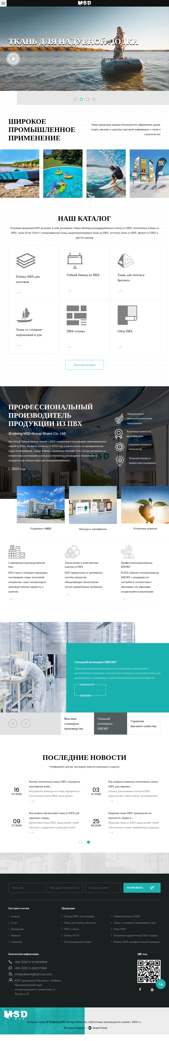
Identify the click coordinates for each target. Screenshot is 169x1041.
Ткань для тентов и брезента (80, 923)
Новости (16, 935)
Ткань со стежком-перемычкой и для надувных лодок (29, 334)
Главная (15, 916)
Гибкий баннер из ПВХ (83, 275)
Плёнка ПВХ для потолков (79, 916)
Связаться (16, 942)
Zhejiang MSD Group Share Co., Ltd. (71, 1022)
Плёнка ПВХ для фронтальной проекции (137, 942)
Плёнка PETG (71, 935)
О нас (14, 923)
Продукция (17, 929)
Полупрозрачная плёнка (77, 942)
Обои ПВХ (125, 331)
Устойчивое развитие (145, 528)
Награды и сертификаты (93, 529)
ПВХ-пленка (76, 331)
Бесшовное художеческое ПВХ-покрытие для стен (137, 936)
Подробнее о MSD (40, 528)
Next (162, 48)
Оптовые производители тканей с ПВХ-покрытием (122, 1022)
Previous (6, 48)
